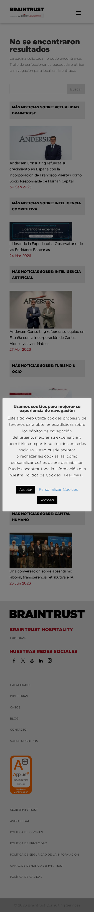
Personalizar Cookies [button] (58, 489)
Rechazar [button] (47, 500)
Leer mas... (73, 475)
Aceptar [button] (25, 489)
